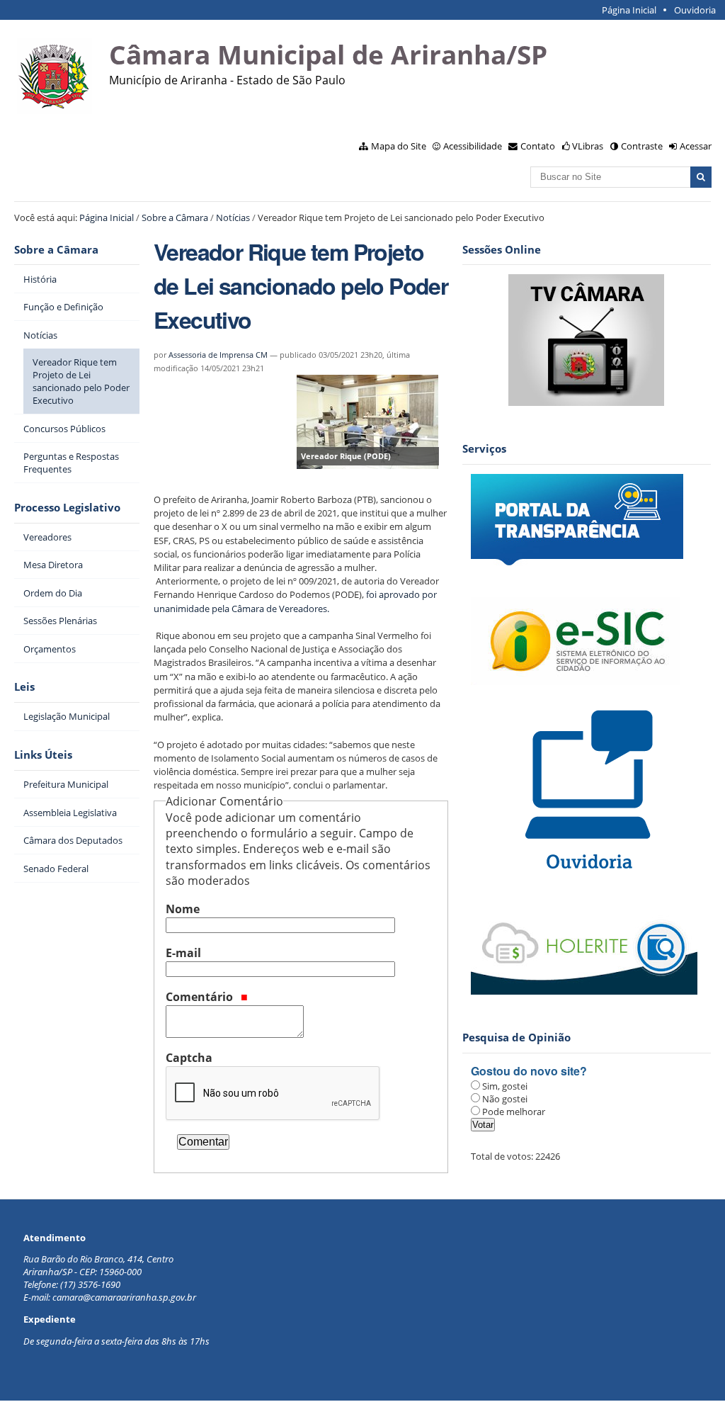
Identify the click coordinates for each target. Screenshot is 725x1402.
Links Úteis (43, 754)
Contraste (642, 146)
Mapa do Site (398, 146)
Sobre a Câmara (175, 217)
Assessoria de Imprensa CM (218, 354)
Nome (183, 909)
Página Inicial (629, 10)
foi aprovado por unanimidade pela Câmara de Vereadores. (295, 601)
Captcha (189, 1057)
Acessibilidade (472, 146)
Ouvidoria (695, 10)
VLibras (587, 146)
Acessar (696, 146)
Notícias (233, 217)
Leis (24, 686)
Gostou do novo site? (529, 1071)
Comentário (201, 997)
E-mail (183, 953)
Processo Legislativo (67, 507)
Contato (537, 146)
